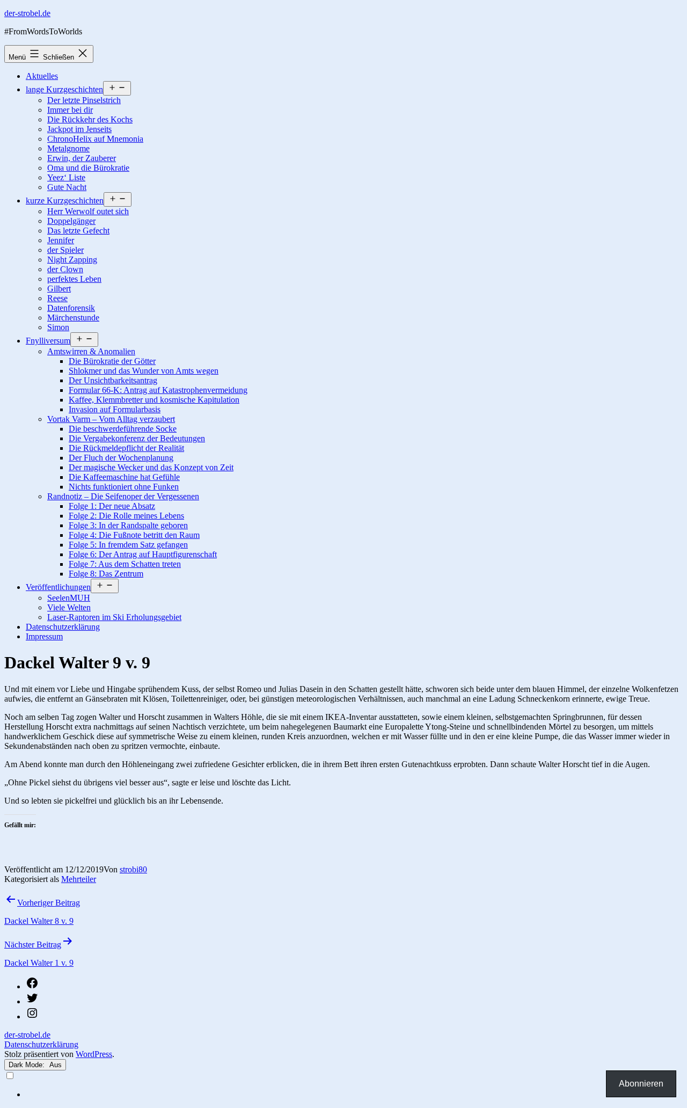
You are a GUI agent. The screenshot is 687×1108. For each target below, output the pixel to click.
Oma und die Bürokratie (88, 167)
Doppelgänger (71, 220)
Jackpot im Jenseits (79, 129)
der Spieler (65, 249)
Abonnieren (641, 1083)
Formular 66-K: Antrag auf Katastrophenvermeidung (158, 390)
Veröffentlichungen (58, 587)
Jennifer (60, 240)
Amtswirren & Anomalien (91, 351)
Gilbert (59, 288)
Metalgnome (68, 148)
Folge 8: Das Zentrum (106, 573)
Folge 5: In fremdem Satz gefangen (128, 544)
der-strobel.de (27, 13)
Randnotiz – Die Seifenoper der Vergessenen (123, 496)
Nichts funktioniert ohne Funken (124, 486)
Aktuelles (42, 76)
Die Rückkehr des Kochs (90, 119)
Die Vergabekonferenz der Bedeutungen (137, 438)
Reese (57, 298)
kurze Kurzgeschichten (65, 200)
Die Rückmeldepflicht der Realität (126, 448)
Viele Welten (69, 607)
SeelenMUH (68, 597)
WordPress (94, 1054)
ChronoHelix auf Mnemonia (95, 138)
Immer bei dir (70, 109)
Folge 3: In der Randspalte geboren (128, 525)
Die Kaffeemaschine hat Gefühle (124, 477)
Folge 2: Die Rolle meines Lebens (126, 515)
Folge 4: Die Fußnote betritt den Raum (134, 535)
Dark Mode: (28, 1065)
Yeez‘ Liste (66, 177)
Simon (58, 327)
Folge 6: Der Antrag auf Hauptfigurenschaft (143, 554)
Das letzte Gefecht (78, 230)
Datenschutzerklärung (63, 626)
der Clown (65, 269)
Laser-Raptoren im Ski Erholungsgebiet (114, 617)
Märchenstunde (73, 317)
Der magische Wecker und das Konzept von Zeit (151, 467)
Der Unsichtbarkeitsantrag (113, 380)
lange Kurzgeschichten (64, 89)
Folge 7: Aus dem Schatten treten (125, 563)
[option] (354, 1094)
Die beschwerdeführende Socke (123, 428)
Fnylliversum (48, 340)
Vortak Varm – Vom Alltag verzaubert (111, 419)
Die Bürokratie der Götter (112, 361)
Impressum (44, 636)
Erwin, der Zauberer (81, 158)
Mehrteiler (78, 879)
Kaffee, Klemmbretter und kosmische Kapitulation (154, 399)
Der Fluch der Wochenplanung (121, 457)
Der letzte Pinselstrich (84, 100)
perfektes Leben (74, 278)
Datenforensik (71, 307)
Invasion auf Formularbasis (114, 409)
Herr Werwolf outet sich (88, 211)
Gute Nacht (66, 187)
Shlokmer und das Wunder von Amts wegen (143, 370)
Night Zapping (72, 259)
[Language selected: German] (343, 1084)
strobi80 (133, 869)
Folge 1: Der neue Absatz (112, 506)
